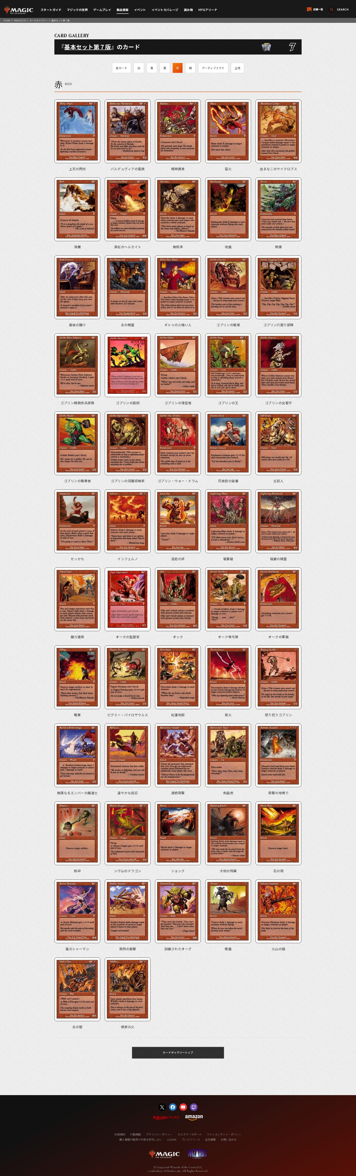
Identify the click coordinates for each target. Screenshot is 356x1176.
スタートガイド (51, 10)
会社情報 (210, 1139)
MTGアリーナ (207, 10)
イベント (140, 10)
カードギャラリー (38, 20)
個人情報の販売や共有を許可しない (140, 1139)
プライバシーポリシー (159, 1134)
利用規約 (120, 1134)
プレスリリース (191, 1139)
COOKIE (172, 1139)
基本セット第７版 (87, 47)
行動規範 (135, 1134)
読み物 (188, 10)
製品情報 (123, 10)
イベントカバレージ (165, 10)
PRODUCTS (20, 20)
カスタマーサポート (190, 1134)
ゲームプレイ (102, 10)
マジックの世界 (77, 10)
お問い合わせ (229, 1139)
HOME (7, 20)
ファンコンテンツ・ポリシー (224, 1134)
